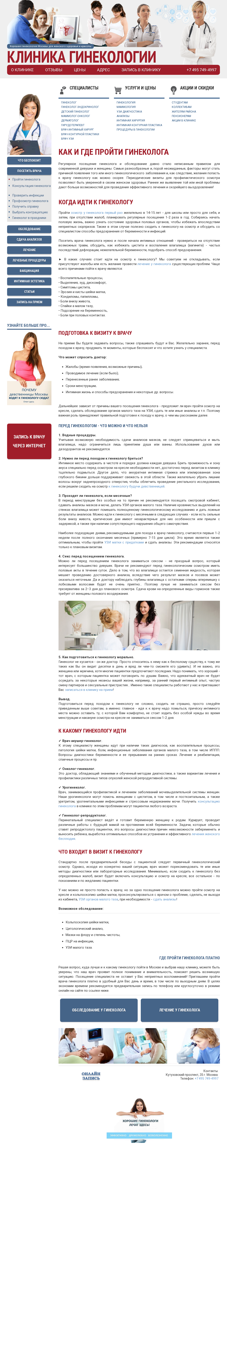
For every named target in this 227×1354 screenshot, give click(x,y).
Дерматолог (70, 120)
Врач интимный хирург (77, 129)
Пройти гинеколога (26, 179)
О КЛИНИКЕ (22, 69)
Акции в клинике (184, 120)
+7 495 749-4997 (206, 1078)
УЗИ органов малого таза (98, 899)
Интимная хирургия (131, 120)
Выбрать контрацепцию (30, 212)
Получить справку (25, 206)
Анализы (123, 116)
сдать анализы (164, 899)
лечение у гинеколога (154, 264)
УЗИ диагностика (129, 111)
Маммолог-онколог (75, 116)
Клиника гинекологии (81, 57)
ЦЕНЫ (80, 69)
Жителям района (184, 111)
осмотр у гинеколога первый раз (97, 213)
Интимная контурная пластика (139, 125)
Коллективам (182, 107)
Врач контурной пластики (80, 134)
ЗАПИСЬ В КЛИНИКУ (141, 69)
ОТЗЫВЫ (53, 69)
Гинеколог (68, 102)
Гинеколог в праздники (29, 218)
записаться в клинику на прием (89, 690)
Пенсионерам (181, 116)
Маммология (126, 107)
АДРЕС (103, 69)
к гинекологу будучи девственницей (136, 486)
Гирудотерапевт (72, 125)
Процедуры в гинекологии (136, 129)
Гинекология (126, 102)
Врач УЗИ (67, 138)
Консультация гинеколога (31, 186)
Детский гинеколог (75, 111)
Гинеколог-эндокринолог (80, 107)
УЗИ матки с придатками (124, 542)
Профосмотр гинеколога (30, 201)
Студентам (180, 102)
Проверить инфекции (28, 195)
